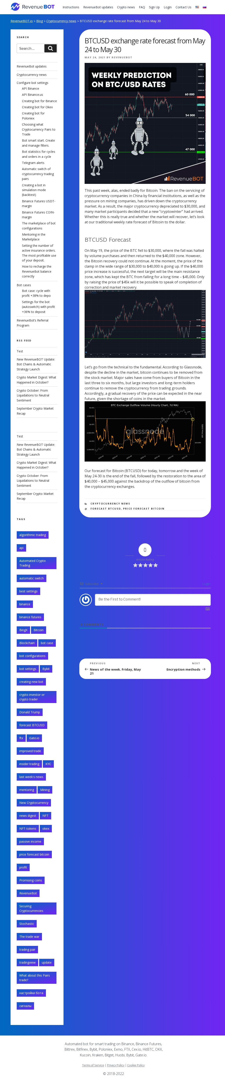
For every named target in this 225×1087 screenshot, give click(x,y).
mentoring (26, 790)
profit (23, 867)
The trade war (29, 936)
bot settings (27, 669)
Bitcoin (39, 630)
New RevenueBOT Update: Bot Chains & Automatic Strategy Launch (36, 364)
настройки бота (31, 993)
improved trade (30, 751)
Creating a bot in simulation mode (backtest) (34, 190)
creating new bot (31, 682)
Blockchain (27, 643)
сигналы (25, 1006)
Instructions (71, 7)
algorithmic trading (32, 535)
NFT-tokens (27, 828)
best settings (28, 591)
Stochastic (26, 924)
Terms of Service (93, 1065)
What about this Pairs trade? (34, 977)
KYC (48, 764)
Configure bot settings (32, 83)
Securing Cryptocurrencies (31, 908)
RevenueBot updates (98, 7)
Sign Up (154, 7)
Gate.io (34, 738)
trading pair (27, 949)
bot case (47, 643)
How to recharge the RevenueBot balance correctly (36, 271)
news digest (27, 815)
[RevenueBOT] (182, 1045)
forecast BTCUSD (106, 508)
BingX (23, 630)
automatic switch (31, 578)
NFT (45, 815)
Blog (39, 21)
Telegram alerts (33, 163)
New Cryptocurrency (33, 803)
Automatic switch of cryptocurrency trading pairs (38, 174)
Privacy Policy (115, 1065)
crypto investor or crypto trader (32, 697)
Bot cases (24, 285)
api (21, 548)
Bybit (46, 669)
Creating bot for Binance (39, 101)
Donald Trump (29, 712)
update (47, 962)
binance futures (30, 617)
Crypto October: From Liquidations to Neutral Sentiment (33, 395)
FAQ (142, 7)
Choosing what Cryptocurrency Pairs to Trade (38, 129)
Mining (45, 790)
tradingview (27, 962)
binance (24, 604)
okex (45, 828)
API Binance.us (32, 94)
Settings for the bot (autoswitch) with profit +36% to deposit (38, 307)
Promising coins (30, 880)
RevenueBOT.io (22, 21)
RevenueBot (122, 57)
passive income (30, 841)
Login (168, 7)
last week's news (31, 777)
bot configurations (32, 656)
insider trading (29, 764)
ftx (21, 738)
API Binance (30, 88)
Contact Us (183, 7)
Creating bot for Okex (37, 107)
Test (20, 351)
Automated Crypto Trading (32, 563)
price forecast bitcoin (144, 508)
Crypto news (126, 7)
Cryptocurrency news (61, 21)
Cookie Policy (136, 1065)
